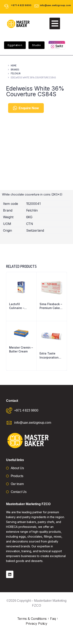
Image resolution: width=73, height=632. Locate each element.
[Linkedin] (9, 574)
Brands (15, 69)
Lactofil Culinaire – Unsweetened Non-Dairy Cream (19, 306)
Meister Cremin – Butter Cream (21, 349)
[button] (54, 23)
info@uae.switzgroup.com (55, 5)
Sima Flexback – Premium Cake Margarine (51, 306)
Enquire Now (29, 108)
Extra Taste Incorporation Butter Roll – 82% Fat (51, 355)
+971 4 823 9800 (21, 5)
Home (13, 65)
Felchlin (15, 73)
